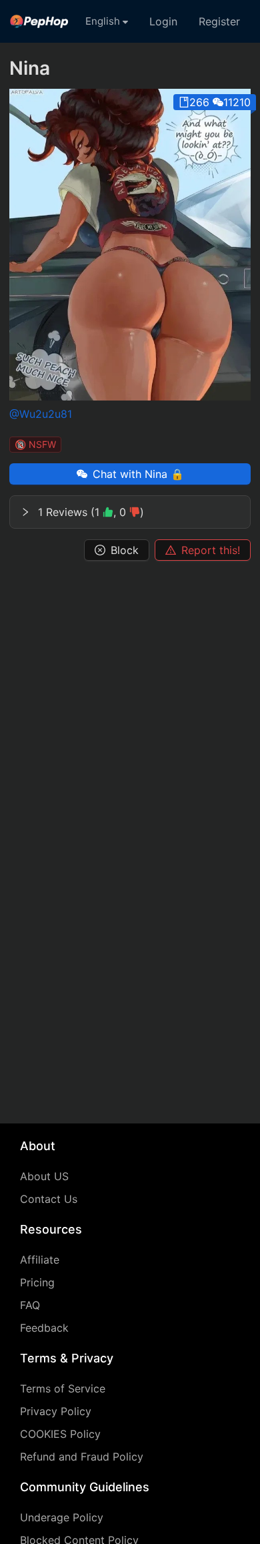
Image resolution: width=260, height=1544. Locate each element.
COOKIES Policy (60, 1434)
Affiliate (39, 1259)
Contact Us (48, 1199)
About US (44, 1176)
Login (163, 21)
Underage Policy (61, 1517)
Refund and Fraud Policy (81, 1456)
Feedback (44, 1327)
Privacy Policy (55, 1411)
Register (219, 21)
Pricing (37, 1282)
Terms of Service (62, 1388)
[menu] (130, 21)
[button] (130, 512)
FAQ (30, 1305)
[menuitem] (39, 21)
